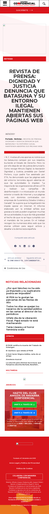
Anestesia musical (14, 359)
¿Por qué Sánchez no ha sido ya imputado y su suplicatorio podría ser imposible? (23, 291)
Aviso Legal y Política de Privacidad (24, 463)
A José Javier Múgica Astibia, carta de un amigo (23, 355)
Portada (9, 139)
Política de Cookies (24, 468)
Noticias (8, 59)
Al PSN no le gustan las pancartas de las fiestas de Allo (22, 300)
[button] (15, 246)
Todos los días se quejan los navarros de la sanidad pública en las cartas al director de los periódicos (24, 310)
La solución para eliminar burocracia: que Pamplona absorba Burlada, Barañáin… (23, 364)
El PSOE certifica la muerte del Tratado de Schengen (24, 346)
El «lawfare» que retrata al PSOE (19, 351)
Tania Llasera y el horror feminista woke (20, 328)
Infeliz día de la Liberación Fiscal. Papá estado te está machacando (22, 321)
